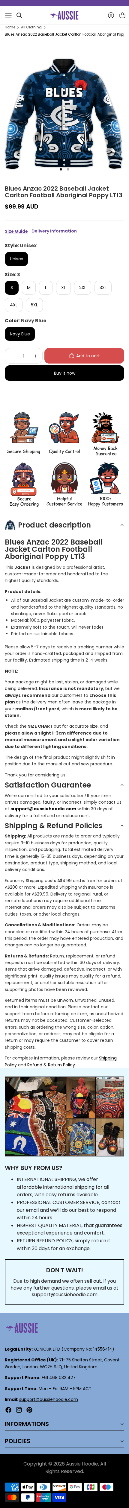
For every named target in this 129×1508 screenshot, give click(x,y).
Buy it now (64, 373)
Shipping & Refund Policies (53, 826)
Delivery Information (54, 231)
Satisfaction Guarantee (48, 785)
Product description (54, 525)
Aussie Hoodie (82, 1463)
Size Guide (16, 231)
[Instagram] (18, 1409)
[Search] (19, 15)
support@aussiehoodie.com (65, 1294)
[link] (23, 434)
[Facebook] (8, 1409)
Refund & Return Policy (51, 1065)
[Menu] (8, 15)
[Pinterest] (29, 1409)
